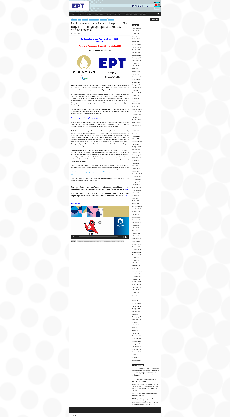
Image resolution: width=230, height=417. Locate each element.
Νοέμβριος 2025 (136, 52)
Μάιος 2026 (135, 36)
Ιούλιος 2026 (135, 31)
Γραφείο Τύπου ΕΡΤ (93, 19)
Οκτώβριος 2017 (136, 314)
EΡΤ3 (80, 19)
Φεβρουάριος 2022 (137, 174)
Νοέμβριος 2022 (136, 149)
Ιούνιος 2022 (135, 163)
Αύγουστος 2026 (136, 28)
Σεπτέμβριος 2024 (136, 90)
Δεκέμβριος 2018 (136, 276)
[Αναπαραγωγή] (73, 237)
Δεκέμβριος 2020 (136, 211)
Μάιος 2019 (135, 263)
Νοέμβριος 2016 (136, 344)
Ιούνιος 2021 (135, 195)
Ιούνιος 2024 (135, 98)
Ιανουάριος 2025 (136, 79)
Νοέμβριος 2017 (136, 311)
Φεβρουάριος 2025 (137, 76)
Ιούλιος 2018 (135, 290)
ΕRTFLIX (82, 241)
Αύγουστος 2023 (136, 125)
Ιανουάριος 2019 (136, 273)
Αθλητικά (128, 14)
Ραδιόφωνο (99, 14)
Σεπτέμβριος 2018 (136, 284)
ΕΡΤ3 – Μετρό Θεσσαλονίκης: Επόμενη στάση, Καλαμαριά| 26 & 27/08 (144, 394)
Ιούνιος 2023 (135, 130)
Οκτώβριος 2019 (136, 249)
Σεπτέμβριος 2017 (136, 317)
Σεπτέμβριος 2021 (136, 187)
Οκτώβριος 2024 (136, 87)
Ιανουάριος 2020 (136, 241)
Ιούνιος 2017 (135, 325)
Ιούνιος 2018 (135, 292)
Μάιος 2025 (135, 68)
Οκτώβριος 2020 (136, 217)
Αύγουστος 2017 (136, 319)
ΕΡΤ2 (90, 241)
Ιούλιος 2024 (135, 95)
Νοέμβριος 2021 (136, 182)
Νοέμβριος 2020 (136, 214)
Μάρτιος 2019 (135, 268)
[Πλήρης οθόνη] (126, 237)
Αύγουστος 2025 (136, 60)
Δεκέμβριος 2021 (136, 179)
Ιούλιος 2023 (135, 128)
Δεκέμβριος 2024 (136, 82)
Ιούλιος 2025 (135, 63)
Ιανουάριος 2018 (136, 306)
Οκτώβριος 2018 (136, 282)
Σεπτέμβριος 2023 (136, 122)
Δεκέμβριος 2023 (136, 114)
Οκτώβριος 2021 (136, 184)
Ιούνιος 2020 (135, 228)
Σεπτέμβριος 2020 (136, 219)
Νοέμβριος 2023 (136, 117)
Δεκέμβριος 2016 (136, 341)
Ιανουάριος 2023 (136, 144)
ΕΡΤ (86, 241)
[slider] (98, 236)
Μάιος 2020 (135, 230)
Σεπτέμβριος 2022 (136, 155)
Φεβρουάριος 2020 (137, 238)
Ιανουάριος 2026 (136, 47)
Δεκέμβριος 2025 (136, 49)
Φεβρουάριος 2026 (137, 44)
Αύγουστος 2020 (136, 222)
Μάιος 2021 (135, 198)
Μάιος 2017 (135, 327)
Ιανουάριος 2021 (136, 209)
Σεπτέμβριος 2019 (136, 252)
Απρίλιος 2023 (136, 136)
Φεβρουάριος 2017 (137, 335)
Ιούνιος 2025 (135, 66)
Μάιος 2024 (135, 101)
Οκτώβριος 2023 (136, 120)
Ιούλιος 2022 (135, 160)
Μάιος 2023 (135, 133)
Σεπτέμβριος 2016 (136, 349)
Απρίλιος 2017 (136, 330)
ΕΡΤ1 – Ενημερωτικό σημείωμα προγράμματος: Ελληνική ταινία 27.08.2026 (144, 380)
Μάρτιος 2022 (135, 171)
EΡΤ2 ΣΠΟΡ (74, 19)
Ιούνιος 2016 (135, 357)
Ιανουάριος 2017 (136, 338)
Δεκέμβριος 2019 (136, 244)
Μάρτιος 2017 (135, 333)
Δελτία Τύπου (77, 14)
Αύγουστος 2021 (136, 190)
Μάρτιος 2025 (135, 74)
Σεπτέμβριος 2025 (136, 58)
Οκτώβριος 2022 (136, 152)
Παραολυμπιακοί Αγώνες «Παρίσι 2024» (101, 241)
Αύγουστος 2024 (136, 93)
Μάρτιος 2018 (135, 300)
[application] (100, 222)
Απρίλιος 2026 (136, 39)
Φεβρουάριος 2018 (137, 303)
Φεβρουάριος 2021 (137, 206)
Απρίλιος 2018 (136, 298)
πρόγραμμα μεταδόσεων (117, 241)
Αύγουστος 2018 (136, 287)
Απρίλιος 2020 (136, 233)
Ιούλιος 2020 (135, 225)
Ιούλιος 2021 (135, 192)
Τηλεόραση (88, 14)
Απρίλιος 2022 (136, 168)
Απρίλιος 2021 (136, 201)
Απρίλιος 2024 (136, 103)
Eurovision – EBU (140, 14)
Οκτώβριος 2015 (136, 360)
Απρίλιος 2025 (136, 71)
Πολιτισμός (118, 14)
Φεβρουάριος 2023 (137, 141)
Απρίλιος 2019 (136, 265)
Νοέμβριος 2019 (136, 246)
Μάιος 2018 (135, 295)
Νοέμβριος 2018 (136, 279)
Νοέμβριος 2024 (136, 85)
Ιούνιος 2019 (135, 260)
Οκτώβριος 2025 (136, 55)
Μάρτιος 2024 (135, 106)
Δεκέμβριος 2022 (136, 147)
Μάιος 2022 (135, 165)
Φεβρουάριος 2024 (137, 109)
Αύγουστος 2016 (136, 352)
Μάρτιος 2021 (135, 203)
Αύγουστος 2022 (136, 157)
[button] (158, 14)
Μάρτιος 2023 (135, 139)
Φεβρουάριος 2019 (137, 271)
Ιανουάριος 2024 (136, 112)
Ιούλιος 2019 (135, 257)
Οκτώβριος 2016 (136, 346)
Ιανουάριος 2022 (136, 176)
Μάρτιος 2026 (135, 41)
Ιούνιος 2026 (135, 33)
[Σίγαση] (123, 237)
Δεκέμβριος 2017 (136, 309)
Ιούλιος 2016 (135, 354)
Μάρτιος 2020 (135, 236)
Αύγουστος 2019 (136, 255)
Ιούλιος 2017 (135, 322)
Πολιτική (108, 14)
